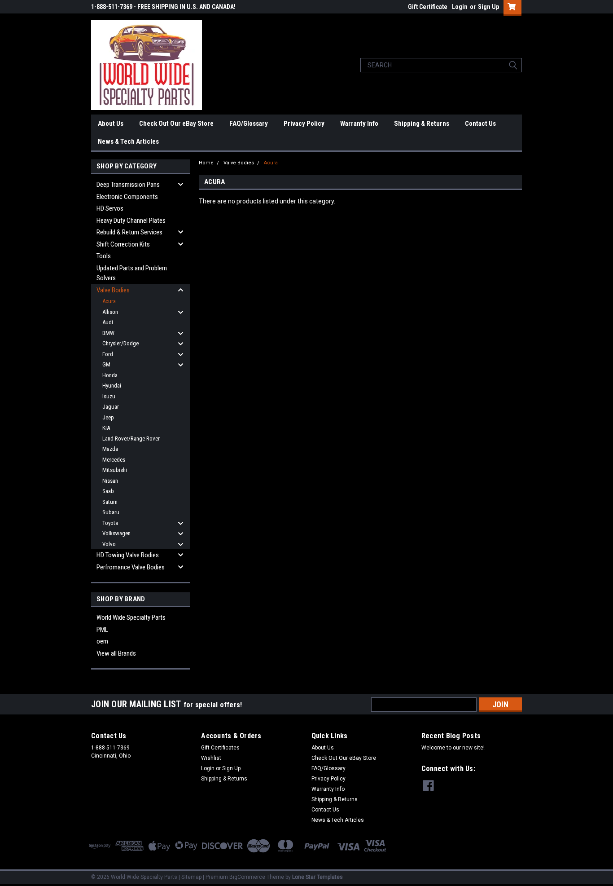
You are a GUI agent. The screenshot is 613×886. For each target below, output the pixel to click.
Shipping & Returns (421, 123)
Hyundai (111, 385)
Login (460, 6)
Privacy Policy (304, 123)
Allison (110, 312)
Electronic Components (127, 197)
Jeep (108, 417)
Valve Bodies (113, 290)
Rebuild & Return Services (129, 232)
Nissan (110, 480)
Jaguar (110, 406)
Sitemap (191, 877)
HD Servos (109, 208)
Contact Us (480, 123)
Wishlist (211, 758)
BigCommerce (247, 877)
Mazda (110, 448)
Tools (103, 256)
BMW (108, 333)
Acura (109, 301)
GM (106, 364)
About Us (110, 123)
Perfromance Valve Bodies (130, 567)
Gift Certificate (427, 6)
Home (206, 163)
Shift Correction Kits (123, 244)
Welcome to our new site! (453, 748)
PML (102, 630)
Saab (108, 491)
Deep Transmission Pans (128, 185)
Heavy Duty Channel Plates (131, 220)
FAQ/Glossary (248, 123)
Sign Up (488, 6)
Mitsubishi (114, 470)
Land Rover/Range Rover (131, 438)
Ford (107, 354)
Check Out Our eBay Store (176, 123)
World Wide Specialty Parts (131, 617)
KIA (106, 427)
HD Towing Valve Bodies (127, 555)
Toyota (110, 523)
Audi (107, 322)
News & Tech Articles (128, 141)
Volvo (109, 544)
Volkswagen (116, 533)
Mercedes (113, 459)
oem (102, 641)
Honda (110, 375)
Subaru (110, 512)
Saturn (110, 501)
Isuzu (108, 396)
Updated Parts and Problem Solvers (131, 273)
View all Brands (116, 653)
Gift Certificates (220, 748)
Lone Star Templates (317, 877)
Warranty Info (359, 123)
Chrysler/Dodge (120, 343)
